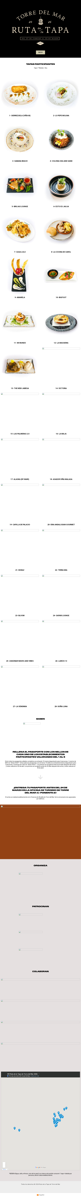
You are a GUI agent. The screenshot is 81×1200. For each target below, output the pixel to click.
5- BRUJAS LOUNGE (20, 206)
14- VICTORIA (61, 388)
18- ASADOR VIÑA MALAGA (61, 479)
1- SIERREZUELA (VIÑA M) (20, 115)
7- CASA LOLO (20, 252)
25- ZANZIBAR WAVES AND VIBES (20, 661)
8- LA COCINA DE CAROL (61, 252)
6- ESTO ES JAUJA (61, 206)
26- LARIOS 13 (61, 661)
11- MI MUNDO (20, 343)
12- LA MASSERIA (61, 343)
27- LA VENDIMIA (20, 706)
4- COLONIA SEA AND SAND (61, 161)
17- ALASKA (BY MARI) (20, 479)
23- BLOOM (19, 615)
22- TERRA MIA (61, 570)
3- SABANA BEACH (20, 161)
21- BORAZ (19, 570)
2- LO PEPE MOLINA (61, 115)
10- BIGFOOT (61, 297)
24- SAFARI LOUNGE (61, 615)
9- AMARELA (20, 297)
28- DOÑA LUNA (61, 706)
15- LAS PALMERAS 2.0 (19, 434)
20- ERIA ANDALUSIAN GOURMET (61, 525)
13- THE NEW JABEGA (20, 388)
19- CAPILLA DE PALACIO (20, 525)
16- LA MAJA (61, 434)
